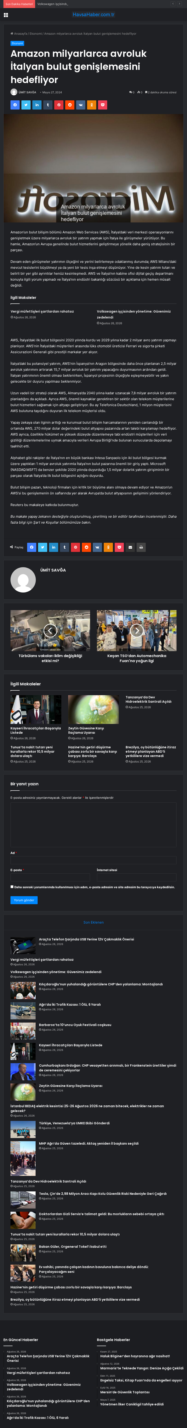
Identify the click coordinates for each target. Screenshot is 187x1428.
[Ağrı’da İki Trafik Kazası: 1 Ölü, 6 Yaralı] (23, 1010)
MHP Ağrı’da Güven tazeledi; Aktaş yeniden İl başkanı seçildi (89, 1143)
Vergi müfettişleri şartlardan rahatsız (42, 311)
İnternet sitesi (107, 870)
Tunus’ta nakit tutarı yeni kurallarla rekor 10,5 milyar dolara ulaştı (32, 751)
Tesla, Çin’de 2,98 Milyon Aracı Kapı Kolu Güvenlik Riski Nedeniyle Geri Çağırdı (103, 1193)
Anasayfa (20, 33)
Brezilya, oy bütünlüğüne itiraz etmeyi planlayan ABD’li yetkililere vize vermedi (151, 751)
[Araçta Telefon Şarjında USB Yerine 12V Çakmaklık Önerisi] (23, 945)
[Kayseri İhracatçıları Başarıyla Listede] (35, 709)
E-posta (17, 870)
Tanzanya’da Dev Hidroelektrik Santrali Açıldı (148, 699)
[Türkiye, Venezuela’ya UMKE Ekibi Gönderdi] (23, 1129)
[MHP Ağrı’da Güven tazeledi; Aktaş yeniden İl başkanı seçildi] (23, 1158)
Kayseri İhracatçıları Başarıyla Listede (35, 730)
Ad (13, 853)
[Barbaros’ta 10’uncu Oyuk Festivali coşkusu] (23, 1031)
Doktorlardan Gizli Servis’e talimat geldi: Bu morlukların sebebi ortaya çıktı (101, 1214)
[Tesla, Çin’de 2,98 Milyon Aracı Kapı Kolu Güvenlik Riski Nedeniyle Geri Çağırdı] (23, 1200)
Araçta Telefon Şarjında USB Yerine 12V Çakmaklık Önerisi (86, 939)
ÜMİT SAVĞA (27, 92)
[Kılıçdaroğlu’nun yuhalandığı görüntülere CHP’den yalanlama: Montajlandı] (23, 990)
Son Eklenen (93, 922)
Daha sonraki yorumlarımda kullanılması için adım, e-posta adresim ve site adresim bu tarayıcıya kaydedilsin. (94, 887)
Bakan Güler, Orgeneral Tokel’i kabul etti (72, 1246)
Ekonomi (36, 33)
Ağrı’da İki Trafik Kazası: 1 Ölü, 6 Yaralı (70, 1004)
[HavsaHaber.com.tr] (93, 14)
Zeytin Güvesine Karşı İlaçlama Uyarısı (86, 730)
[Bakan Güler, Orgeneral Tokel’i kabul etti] (23, 1252)
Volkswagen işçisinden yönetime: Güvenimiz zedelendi (76, 4)
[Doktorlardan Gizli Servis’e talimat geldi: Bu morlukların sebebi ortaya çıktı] (23, 1220)
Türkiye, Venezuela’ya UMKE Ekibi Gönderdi (74, 1123)
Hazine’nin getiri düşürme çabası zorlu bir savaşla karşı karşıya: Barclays (92, 751)
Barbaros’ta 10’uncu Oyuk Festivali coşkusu (75, 1025)
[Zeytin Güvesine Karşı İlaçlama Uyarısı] (93, 709)
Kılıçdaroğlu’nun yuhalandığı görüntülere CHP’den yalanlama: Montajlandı (101, 984)
